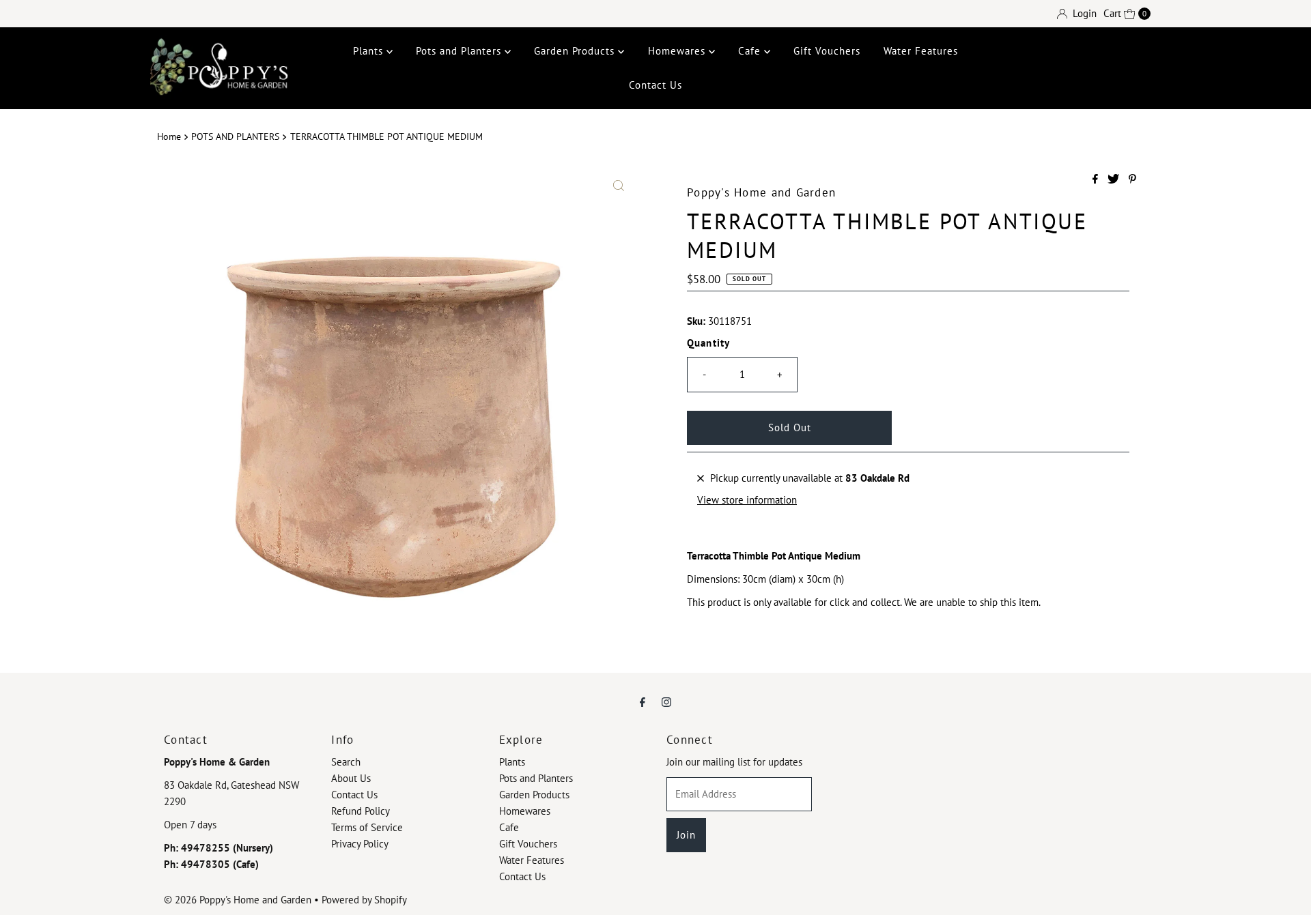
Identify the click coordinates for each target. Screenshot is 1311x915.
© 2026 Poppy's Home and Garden (237, 899)
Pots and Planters (460, 50)
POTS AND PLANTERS (235, 136)
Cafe (751, 50)
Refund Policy (360, 810)
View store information (747, 499)
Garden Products (576, 50)
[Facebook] (642, 701)
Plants (369, 50)
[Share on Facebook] (1096, 179)
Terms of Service (367, 827)
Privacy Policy (360, 843)
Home (169, 136)
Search (346, 761)
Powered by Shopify (364, 899)
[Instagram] (666, 701)
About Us (351, 778)
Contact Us (655, 84)
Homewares (678, 50)
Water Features (921, 50)
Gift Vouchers (826, 50)
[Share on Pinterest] (1132, 179)
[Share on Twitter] (1115, 179)
